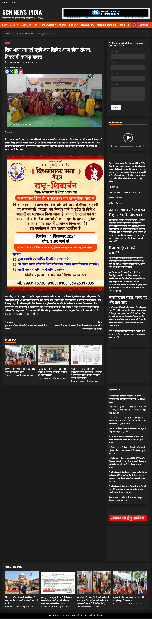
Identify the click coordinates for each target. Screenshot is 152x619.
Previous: (26, 325)
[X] (12, 71)
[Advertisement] (53, 402)
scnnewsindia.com (14, 62)
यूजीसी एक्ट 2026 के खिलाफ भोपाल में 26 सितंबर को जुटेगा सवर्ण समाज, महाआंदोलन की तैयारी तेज (127, 449)
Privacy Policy (87, 25)
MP (35, 25)
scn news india (22, 12)
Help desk (73, 25)
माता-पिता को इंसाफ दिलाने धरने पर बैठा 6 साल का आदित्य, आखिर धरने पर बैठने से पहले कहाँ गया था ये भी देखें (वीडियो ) (127, 420)
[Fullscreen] (144, 146)
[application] (128, 138)
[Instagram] (21, 71)
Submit (116, 107)
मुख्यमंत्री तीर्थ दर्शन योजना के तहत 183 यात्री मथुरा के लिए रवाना (20, 370)
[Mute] (140, 146)
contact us (26, 25)
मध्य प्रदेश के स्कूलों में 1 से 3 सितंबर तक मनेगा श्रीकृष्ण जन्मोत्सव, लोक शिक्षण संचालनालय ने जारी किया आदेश (128, 408)
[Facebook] (7, 71)
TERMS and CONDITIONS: (107, 25)
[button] (128, 137)
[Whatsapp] (16, 71)
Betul (7, 43)
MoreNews (86, 615)
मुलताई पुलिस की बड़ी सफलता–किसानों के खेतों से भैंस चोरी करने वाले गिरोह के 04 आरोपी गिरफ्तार (52, 371)
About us (14, 25)
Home (4, 25)
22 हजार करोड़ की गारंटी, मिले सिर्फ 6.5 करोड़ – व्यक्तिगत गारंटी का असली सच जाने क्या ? (125, 397)
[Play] (112, 146)
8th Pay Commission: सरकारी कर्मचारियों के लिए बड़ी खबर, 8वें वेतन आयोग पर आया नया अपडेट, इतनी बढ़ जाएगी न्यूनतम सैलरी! (127, 489)
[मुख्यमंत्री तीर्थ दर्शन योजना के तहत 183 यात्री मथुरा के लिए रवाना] (20, 355)
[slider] (126, 146)
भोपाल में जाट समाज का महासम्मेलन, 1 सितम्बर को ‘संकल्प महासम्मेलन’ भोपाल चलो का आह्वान (126, 438)
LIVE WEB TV (143, 25)
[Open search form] (128, 25)
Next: (78, 325)
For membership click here (54, 25)
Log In (122, 25)
